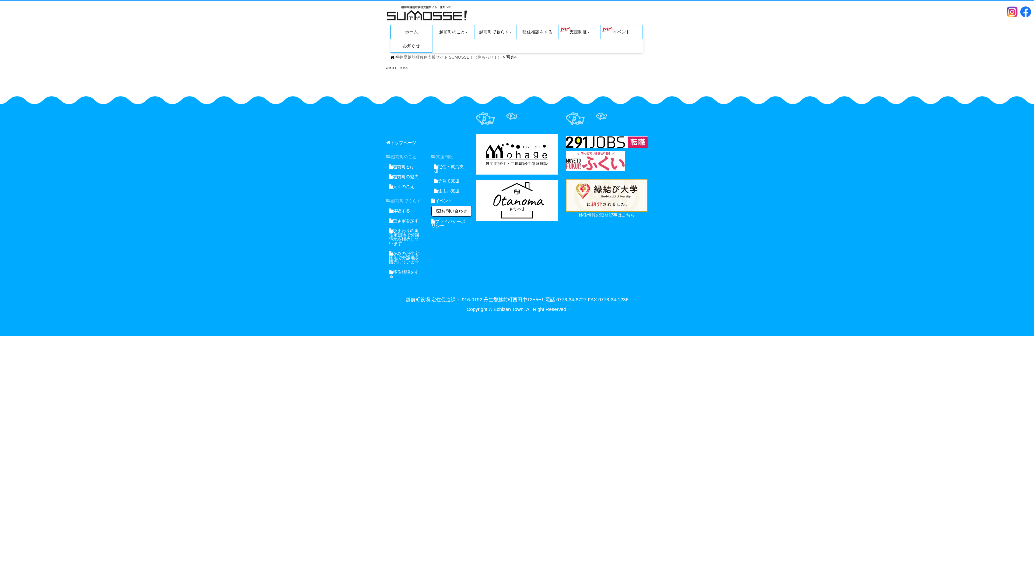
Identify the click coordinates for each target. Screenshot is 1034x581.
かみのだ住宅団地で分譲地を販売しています (404, 257)
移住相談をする (537, 32)
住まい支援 (448, 191)
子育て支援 (448, 181)
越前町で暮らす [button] (494, 32)
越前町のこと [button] (452, 32)
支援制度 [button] (578, 32)
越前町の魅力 (406, 176)
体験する (401, 210)
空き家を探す (406, 220)
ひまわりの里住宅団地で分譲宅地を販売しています (404, 237)
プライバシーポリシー (448, 223)
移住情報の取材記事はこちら (607, 215)
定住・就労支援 (449, 168)
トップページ (403, 142)
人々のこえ (403, 186)
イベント (621, 32)
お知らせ (411, 45)
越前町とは (403, 166)
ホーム (411, 32)
